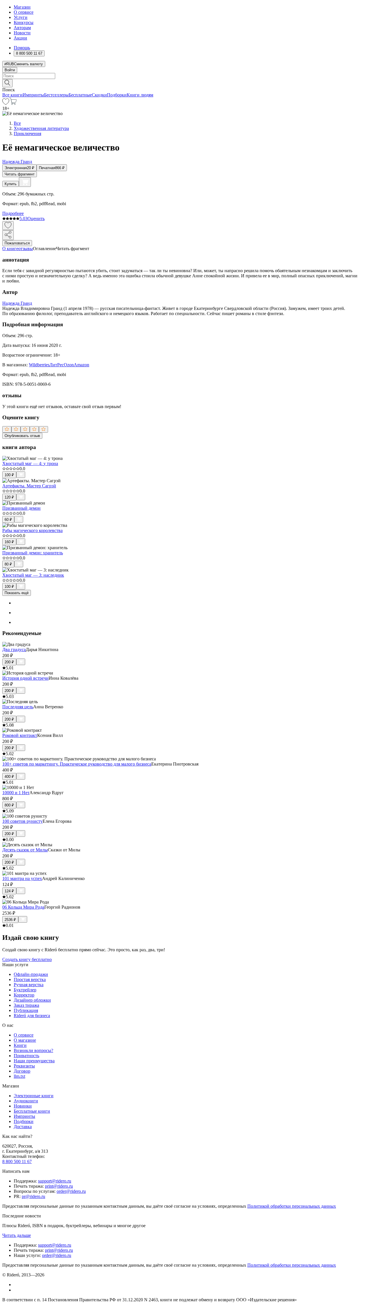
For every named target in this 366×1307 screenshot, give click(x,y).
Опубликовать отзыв (22, 436)
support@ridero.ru (54, 1181)
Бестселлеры (56, 94)
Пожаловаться (17, 243)
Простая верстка (30, 979)
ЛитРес (56, 364)
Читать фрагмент (20, 174)
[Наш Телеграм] (16, 1290)
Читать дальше (16, 1235)
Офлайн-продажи (31, 974)
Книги (20, 1045)
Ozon (69, 364)
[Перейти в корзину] (13, 103)
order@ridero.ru (71, 1191)
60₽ (8, 519)
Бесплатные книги (32, 1111)
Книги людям (140, 94)
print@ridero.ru (59, 1186)
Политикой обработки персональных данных (291, 1206)
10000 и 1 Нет (15, 792)
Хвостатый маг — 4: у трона (30, 463)
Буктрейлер (25, 989)
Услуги (20, 17)
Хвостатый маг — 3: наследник (33, 575)
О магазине (25, 1040)
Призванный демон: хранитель (32, 552)
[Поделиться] (8, 235)
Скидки (99, 94)
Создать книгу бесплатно (27, 959)
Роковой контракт (19, 735)
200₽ (9, 662)
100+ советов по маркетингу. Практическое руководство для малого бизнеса (76, 764)
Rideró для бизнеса (32, 1015)
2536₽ (10, 920)
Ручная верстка (28, 984)
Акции (20, 37)
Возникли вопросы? (33, 1050)
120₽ (9, 497)
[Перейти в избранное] (5, 103)
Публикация (26, 1010)
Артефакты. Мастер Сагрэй (29, 485)
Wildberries (39, 364)
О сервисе (23, 12)
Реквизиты (24, 1065)
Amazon (81, 364)
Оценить (36, 218)
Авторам (22, 27)
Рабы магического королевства (32, 530)
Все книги (12, 94)
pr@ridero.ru (33, 1196)
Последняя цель (17, 706)
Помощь (22, 47)
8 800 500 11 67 (17, 1161)
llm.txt (19, 1076)
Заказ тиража (26, 1005)
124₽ (9, 891)
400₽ (9, 776)
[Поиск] (7, 83)
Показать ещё (17, 593)
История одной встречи (25, 678)
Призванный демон (21, 508)
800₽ (9, 805)
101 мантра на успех (22, 878)
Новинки (23, 1106)
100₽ (9, 475)
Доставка (23, 1126)
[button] (183, 82)
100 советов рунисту (22, 821)
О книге (10, 248)
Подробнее (13, 213)
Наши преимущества (34, 1060)
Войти (10, 70)
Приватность (26, 1055)
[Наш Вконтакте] (17, 1284)
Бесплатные (80, 94)
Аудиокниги (26, 1100)
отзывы (25, 248)
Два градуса (14, 649)
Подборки (117, 94)
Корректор (24, 994)
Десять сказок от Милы (25, 849)
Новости (22, 32)
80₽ (8, 564)
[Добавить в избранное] (8, 225)
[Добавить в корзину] (25, 182)
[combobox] (183, 76)
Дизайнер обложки (32, 1000)
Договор (22, 1071)
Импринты (33, 94)
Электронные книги (33, 1095)
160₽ (9, 542)
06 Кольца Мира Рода (23, 907)
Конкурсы (23, 22)
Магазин (22, 7)
